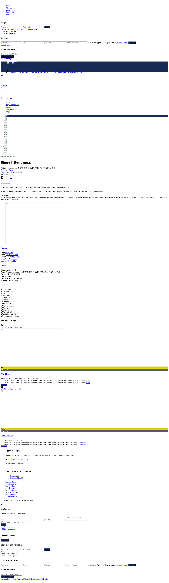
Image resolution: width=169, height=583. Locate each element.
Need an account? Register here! (12, 29)
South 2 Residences (8, 527)
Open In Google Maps (9, 261)
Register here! (6, 579)
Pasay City (5, 172)
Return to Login (7, 59)
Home (8, 6)
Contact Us (10, 12)
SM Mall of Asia (16, 172)
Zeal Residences (11, 496)
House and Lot (15, 478)
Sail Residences (7, 436)
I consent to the (14, 522)
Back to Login (6, 45)
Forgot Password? (31, 29)
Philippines (16, 257)
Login (47, 27)
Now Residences (12, 492)
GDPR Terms (20, 522)
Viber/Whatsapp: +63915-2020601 (28, 71)
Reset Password (7, 56)
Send (3, 525)
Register (132, 43)
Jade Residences (11, 488)
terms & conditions (121, 43)
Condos (4, 170)
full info (4, 385)
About (8, 10)
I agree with (116, 43)
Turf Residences (11, 484)
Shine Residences (8, 529)
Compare (5, 540)
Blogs (8, 14)
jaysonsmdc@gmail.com (68, 71)
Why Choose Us (12, 8)
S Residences (6, 374)
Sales (11, 170)
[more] (88, 381)
